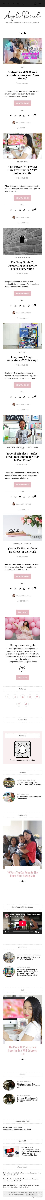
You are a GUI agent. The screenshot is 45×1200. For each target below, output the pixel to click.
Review (20, 1127)
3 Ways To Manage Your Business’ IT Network (22, 549)
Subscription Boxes (10, 1127)
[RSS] (23, 3)
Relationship (22, 815)
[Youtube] (37, 696)
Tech (22, 67)
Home (28, 257)
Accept (32, 1195)
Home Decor (22, 947)
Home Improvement (24, 955)
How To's (28, 543)
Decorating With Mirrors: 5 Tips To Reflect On (28, 958)
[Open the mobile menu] (39, 3)
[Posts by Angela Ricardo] (14, 122)
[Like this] (33, 115)
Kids (24, 447)
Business (17, 543)
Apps (8, 447)
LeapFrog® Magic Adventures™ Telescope (22, 358)
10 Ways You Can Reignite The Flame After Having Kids (22, 874)
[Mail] (18, 3)
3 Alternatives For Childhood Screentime (29, 798)
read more (22, 677)
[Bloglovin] (13, 3)
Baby (36, 447)
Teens (13, 447)
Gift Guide (22, 1141)
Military (22, 1074)
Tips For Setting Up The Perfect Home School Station (29, 783)
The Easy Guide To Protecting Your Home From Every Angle (22, 265)
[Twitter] (8, 3)
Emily (4, 1173)
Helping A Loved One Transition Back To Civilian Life (28, 1086)
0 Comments (23, 83)
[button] (22, 881)
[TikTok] (26, 704)
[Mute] (36, 932)
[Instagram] (29, 696)
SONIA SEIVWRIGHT (9, 1185)
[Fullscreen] (39, 932)
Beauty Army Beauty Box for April (17, 1129)
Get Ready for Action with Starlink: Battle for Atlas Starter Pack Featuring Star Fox (31, 1152)
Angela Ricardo (24, 122)
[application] (22, 923)
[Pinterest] (20, 116)
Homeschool (22, 780)
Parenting (30, 447)
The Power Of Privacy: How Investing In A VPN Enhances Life (22, 170)
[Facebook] (4, 3)
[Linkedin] (22, 696)
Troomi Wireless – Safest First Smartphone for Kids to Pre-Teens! (22, 457)
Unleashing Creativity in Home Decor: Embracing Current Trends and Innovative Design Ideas (27, 972)
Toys (20, 352)
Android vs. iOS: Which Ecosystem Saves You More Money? (22, 75)
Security (20, 162)
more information (19, 1194)
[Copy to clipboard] (29, 116)
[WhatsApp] (24, 116)
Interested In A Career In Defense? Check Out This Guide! (27, 1100)
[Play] (6, 932)
